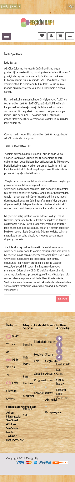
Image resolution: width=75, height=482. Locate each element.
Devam (62, 298)
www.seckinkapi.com (16, 189)
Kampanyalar (42, 393)
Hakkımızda (63, 364)
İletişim (27, 344)
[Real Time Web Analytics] (60, 462)
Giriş (5, 6)
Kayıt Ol (16, 6)
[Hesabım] (51, 36)
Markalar (28, 396)
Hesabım (50, 342)
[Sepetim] (60, 36)
